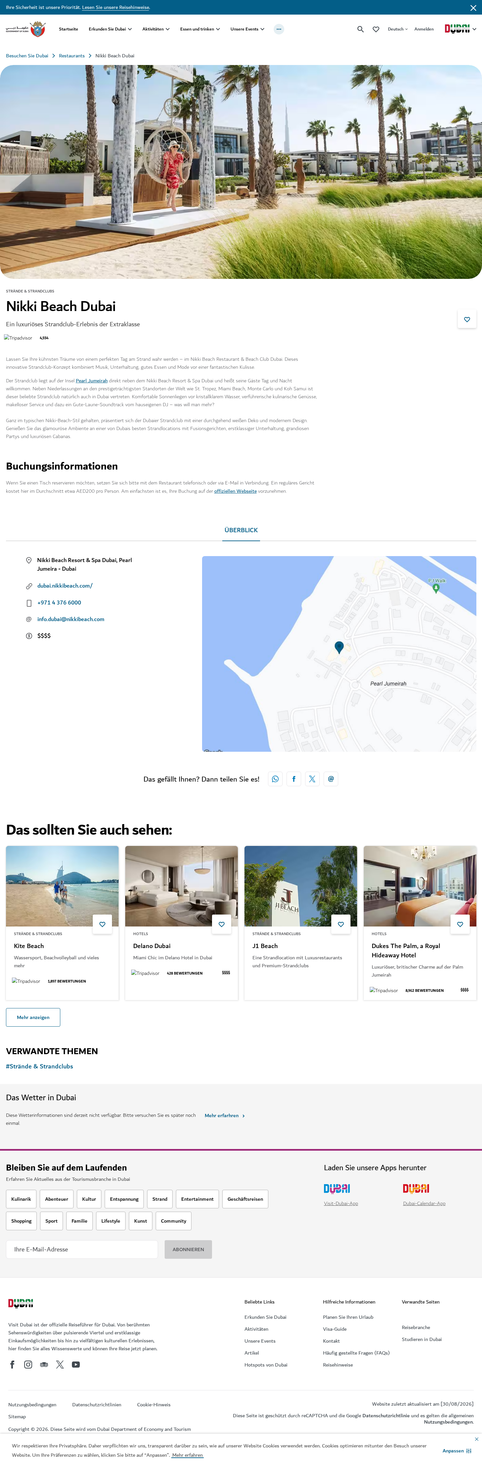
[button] (457, 1450)
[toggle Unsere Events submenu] (262, 29)
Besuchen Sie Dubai (27, 56)
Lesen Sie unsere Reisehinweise (115, 7)
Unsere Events (244, 29)
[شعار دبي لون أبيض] (21, 1304)
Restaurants (72, 56)
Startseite (68, 29)
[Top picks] (376, 29)
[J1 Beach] (300, 886)
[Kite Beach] (62, 886)
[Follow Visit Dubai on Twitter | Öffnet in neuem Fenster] (60, 1365)
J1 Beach (265, 946)
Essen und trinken (197, 29)
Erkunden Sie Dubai (107, 29)
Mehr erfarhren (222, 1115)
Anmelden (424, 29)
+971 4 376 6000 (59, 603)
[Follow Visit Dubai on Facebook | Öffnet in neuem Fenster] (12, 1365)
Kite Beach (29, 946)
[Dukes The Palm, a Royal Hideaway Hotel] (420, 886)
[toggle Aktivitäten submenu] (168, 29)
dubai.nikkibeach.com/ (65, 586)
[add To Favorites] (467, 318)
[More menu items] (279, 29)
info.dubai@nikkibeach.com (70, 619)
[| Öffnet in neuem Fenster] (28, 1365)
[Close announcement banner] (473, 7)
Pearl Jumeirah (92, 380)
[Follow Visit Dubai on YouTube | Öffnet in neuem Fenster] (76, 1365)
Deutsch (395, 29)
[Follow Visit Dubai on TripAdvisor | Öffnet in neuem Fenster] (44, 1365)
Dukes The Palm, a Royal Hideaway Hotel (406, 951)
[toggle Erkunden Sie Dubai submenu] (130, 29)
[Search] (361, 29)
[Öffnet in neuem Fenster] (294, 779)
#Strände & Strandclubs (39, 1066)
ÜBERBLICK (241, 530)
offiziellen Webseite (235, 491)
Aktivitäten (153, 29)
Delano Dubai (152, 946)
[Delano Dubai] (181, 886)
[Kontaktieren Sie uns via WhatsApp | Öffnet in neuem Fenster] (275, 779)
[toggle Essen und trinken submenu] (218, 29)
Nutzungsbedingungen (448, 1422)
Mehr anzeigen (33, 1017)
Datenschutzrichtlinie (386, 1415)
